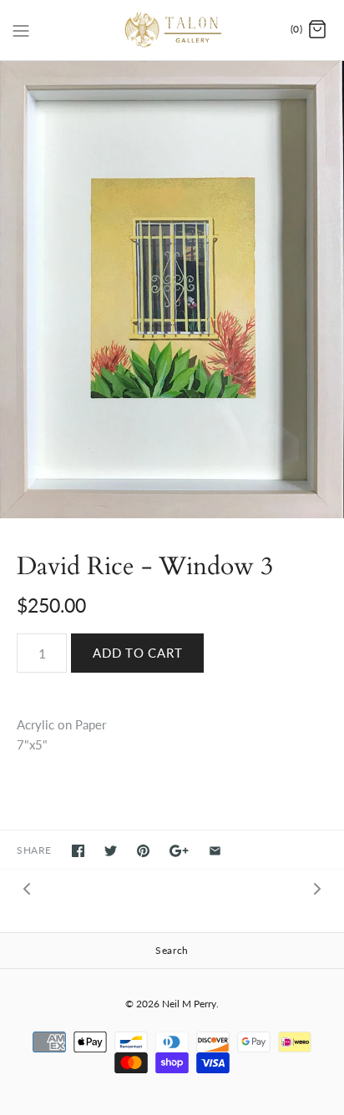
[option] (172, 289)
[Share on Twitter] (110, 851)
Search (172, 950)
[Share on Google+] (179, 851)
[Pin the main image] (143, 851)
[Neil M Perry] (172, 30)
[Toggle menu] (21, 29)
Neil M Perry (189, 1003)
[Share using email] (215, 851)
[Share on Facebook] (78, 851)
